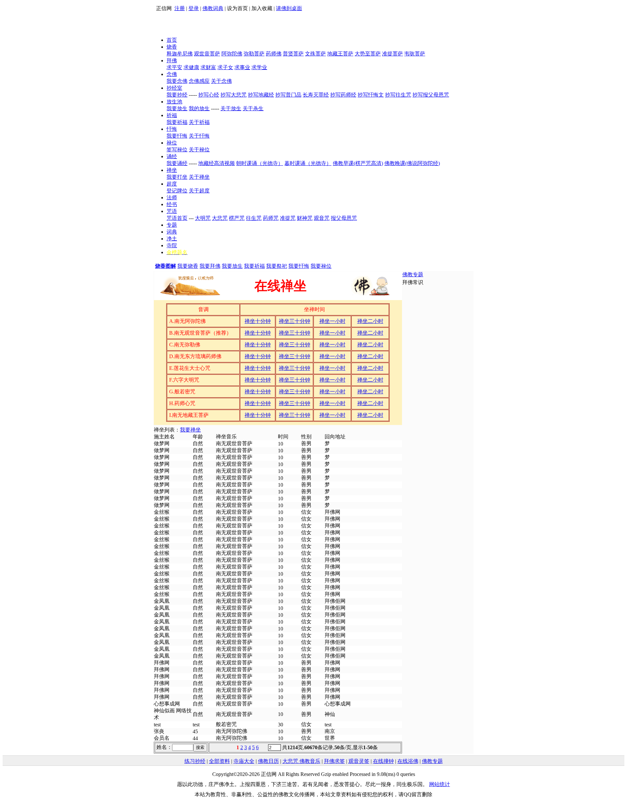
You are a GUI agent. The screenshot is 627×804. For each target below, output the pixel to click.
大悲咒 (220, 218)
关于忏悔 (199, 136)
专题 (172, 225)
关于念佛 (221, 81)
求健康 (191, 67)
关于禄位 (199, 149)
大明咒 (203, 218)
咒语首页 (177, 218)
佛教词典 (212, 8)
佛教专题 (412, 274)
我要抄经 (177, 95)
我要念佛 (177, 81)
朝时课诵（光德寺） (259, 163)
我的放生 (199, 108)
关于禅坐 (199, 177)
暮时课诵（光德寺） (307, 163)
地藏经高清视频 (216, 163)
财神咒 (305, 218)
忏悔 (172, 129)
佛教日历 (268, 761)
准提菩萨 (392, 53)
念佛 (172, 74)
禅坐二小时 (370, 321)
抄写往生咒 (398, 95)
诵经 (172, 156)
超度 (172, 184)
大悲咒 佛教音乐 (301, 761)
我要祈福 (177, 122)
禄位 (172, 142)
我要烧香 (187, 266)
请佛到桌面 (289, 8)
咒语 (172, 211)
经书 (172, 204)
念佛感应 (199, 81)
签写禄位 (177, 149)
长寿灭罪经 (316, 95)
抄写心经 (208, 95)
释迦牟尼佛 (180, 53)
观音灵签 (358, 761)
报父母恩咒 (344, 218)
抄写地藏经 (261, 95)
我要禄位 (321, 266)
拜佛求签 (334, 761)
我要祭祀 (276, 266)
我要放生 (177, 108)
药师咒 (271, 218)
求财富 (208, 67)
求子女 (225, 67)
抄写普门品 (288, 95)
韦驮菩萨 (414, 53)
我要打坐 (177, 177)
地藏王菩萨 (340, 53)
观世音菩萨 (207, 53)
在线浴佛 (407, 761)
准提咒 (288, 218)
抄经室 (174, 88)
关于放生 (230, 108)
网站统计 (439, 784)
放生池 (174, 101)
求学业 (259, 67)
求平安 (174, 67)
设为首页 (237, 8)
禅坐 (172, 170)
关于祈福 (199, 122)
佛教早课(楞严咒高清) (358, 163)
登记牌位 (177, 190)
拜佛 (172, 60)
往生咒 (254, 218)
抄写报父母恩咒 (430, 95)
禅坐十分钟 (258, 321)
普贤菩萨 (293, 53)
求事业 (242, 67)
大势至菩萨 (368, 53)
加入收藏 (261, 8)
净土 (172, 238)
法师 (172, 197)
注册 (179, 8)
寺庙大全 (243, 761)
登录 (193, 8)
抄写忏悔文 (371, 95)
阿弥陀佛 (231, 53)
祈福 (172, 115)
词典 (172, 232)
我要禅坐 (190, 429)
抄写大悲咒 (233, 95)
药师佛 (273, 53)
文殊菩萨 (315, 53)
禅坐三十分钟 (294, 321)
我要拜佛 (210, 266)
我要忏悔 (177, 136)
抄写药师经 (343, 95)
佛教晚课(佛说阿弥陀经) (412, 163)
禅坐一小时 (332, 321)
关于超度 (199, 190)
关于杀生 (253, 108)
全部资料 (219, 761)
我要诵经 (177, 163)
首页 (172, 40)
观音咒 (322, 218)
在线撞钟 (383, 761)
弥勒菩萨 (254, 53)
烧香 (172, 47)
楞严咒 (237, 218)
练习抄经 (195, 761)
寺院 (172, 245)
